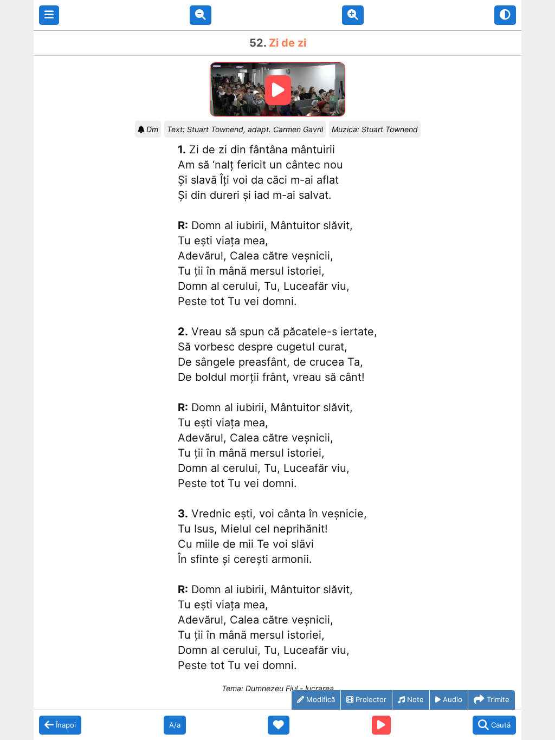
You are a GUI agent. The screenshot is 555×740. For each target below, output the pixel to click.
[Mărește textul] (353, 15)
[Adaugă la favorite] (278, 725)
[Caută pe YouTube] (381, 725)
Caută (501, 724)
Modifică (320, 699)
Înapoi (66, 724)
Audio (452, 699)
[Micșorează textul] (200, 15)
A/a (174, 724)
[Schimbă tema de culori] (505, 15)
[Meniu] (49, 15)
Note (415, 699)
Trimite (498, 699)
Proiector (371, 699)
